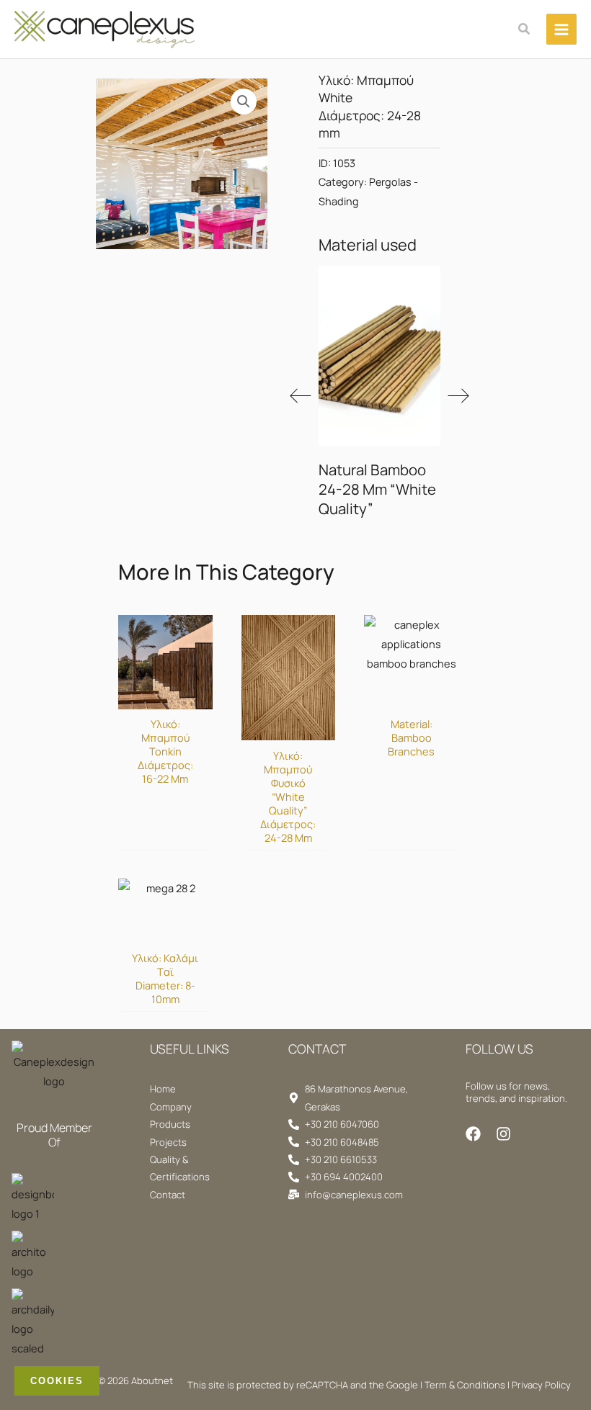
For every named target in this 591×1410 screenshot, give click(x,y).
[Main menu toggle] (561, 29)
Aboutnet (152, 1380)
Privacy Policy (541, 1384)
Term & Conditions (465, 1384)
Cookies (57, 1380)
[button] (524, 29)
